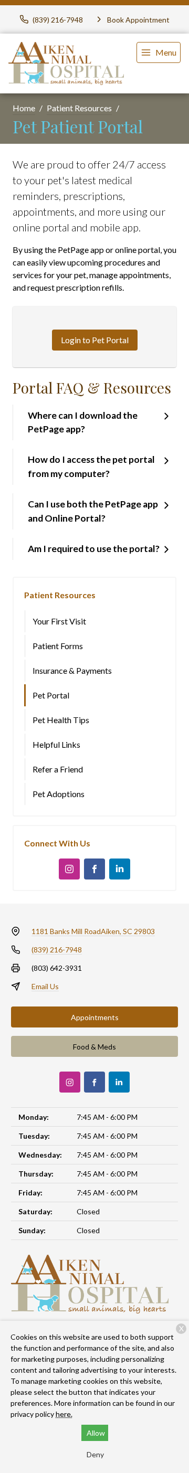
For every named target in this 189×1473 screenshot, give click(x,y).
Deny (95, 1454)
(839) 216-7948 (57, 949)
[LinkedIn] (119, 869)
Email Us (45, 986)
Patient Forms (58, 646)
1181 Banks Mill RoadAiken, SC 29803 (93, 931)
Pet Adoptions (59, 794)
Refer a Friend (58, 769)
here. (64, 1414)
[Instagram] (69, 869)
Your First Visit (59, 621)
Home (24, 108)
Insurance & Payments (72, 670)
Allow (96, 1432)
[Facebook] (94, 869)
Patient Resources (79, 108)
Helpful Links (56, 744)
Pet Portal (51, 695)
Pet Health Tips (61, 720)
